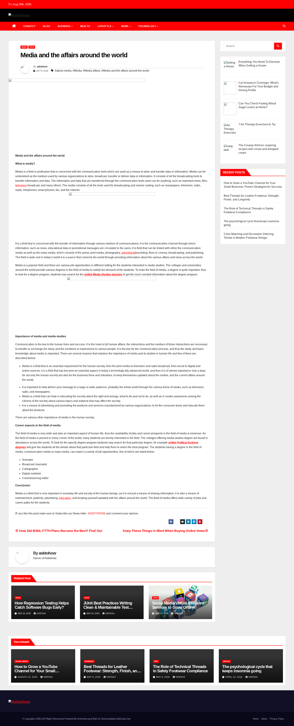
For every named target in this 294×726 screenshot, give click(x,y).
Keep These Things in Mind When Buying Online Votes (164, 531)
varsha (41, 613)
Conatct (29, 26)
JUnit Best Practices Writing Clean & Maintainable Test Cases (107, 607)
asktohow (42, 66)
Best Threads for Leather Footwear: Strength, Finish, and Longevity (111, 670)
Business (64, 26)
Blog (46, 26)
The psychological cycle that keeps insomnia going (247, 668)
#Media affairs (91, 70)
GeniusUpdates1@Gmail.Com (116, 719)
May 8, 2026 (94, 677)
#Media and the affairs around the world (125, 70)
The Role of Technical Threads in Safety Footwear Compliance (180, 668)
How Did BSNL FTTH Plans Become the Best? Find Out (60, 531)
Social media (21, 661)
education (65, 498)
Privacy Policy (277, 719)
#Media (77, 70)
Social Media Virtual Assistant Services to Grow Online (178, 605)
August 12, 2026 (28, 677)
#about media (63, 70)
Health (85, 26)
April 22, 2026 (234, 677)
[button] (284, 26)
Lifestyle (105, 26)
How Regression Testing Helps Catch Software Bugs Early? (42, 605)
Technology (147, 26)
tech (31, 47)
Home (256, 719)
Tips (156, 661)
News (125, 26)
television (21, 185)
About (264, 719)
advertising (128, 252)
